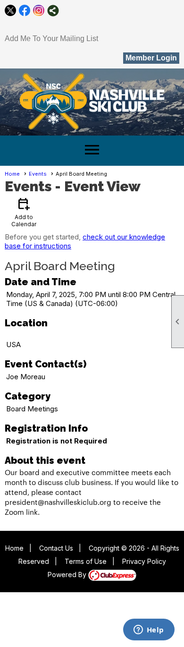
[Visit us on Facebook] (25, 11)
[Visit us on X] (11, 11)
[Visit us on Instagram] (39, 11)
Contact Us (56, 548)
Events (38, 173)
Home (12, 173)
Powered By (68, 574)
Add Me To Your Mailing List (51, 38)
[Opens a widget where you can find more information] (149, 630)
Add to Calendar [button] (23, 212)
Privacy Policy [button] (144, 561)
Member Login (151, 58)
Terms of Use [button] (86, 561)
